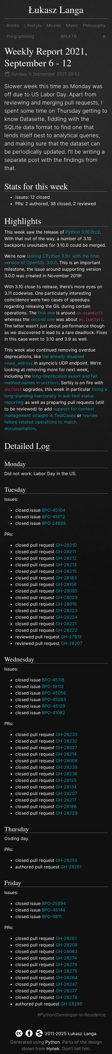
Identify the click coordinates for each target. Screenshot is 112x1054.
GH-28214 (66, 754)
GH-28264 (66, 977)
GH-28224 (66, 617)
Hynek (53, 1048)
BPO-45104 (53, 510)
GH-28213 (66, 564)
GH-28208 (66, 945)
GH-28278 (66, 997)
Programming (20, 36)
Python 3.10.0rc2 (83, 232)
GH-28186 (66, 806)
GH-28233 (66, 734)
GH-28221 (66, 623)
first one (46, 312)
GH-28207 (71, 643)
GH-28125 (66, 780)
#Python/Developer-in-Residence (71, 1014)
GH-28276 (66, 964)
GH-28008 (66, 760)
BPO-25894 (54, 903)
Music (72, 25)
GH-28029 (66, 597)
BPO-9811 (52, 916)
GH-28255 (66, 860)
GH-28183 (66, 577)
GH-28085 (66, 591)
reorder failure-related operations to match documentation (51, 422)
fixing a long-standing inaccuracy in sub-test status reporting (55, 395)
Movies (53, 25)
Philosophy (94, 25)
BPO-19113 (53, 686)
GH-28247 (66, 984)
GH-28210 (66, 545)
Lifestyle (33, 25)
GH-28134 (66, 787)
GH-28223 (66, 610)
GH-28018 (66, 604)
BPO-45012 (53, 516)
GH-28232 (66, 741)
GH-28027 (66, 747)
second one (43, 319)
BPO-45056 (54, 693)
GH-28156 (66, 584)
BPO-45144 (53, 910)
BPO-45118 (53, 680)
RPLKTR (69, 36)
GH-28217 (66, 800)
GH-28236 (66, 773)
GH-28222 (66, 630)
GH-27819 (71, 636)
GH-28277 (66, 990)
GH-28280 (71, 1004)
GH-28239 (66, 767)
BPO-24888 (54, 523)
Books (13, 25)
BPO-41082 (53, 712)
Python (52, 1042)
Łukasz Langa (56, 9)
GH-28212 (66, 558)
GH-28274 (66, 958)
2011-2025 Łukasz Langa (69, 1033)
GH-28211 (66, 551)
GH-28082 (66, 951)
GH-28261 (71, 867)
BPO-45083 (54, 699)
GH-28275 (66, 971)
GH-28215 (66, 571)
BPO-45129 (53, 706)
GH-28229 (66, 813)
